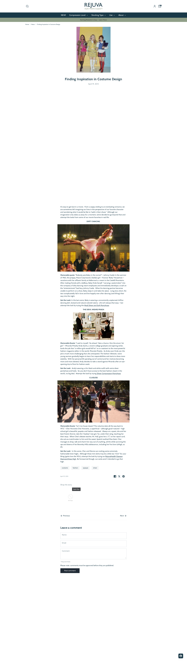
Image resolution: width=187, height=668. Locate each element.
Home (27, 24)
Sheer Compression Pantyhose (109, 373)
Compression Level (77, 15)
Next (122, 516)
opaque (85, 468)
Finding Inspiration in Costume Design (48, 24)
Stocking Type (97, 15)
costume (65, 468)
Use (111, 15)
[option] (69, 498)
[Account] (155, 6)
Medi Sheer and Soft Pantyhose (96, 305)
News (33, 24)
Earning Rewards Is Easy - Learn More (93, 20)
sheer (95, 468)
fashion (75, 468)
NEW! (63, 15)
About (121, 15)
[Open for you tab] (180, 656)
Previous (66, 516)
